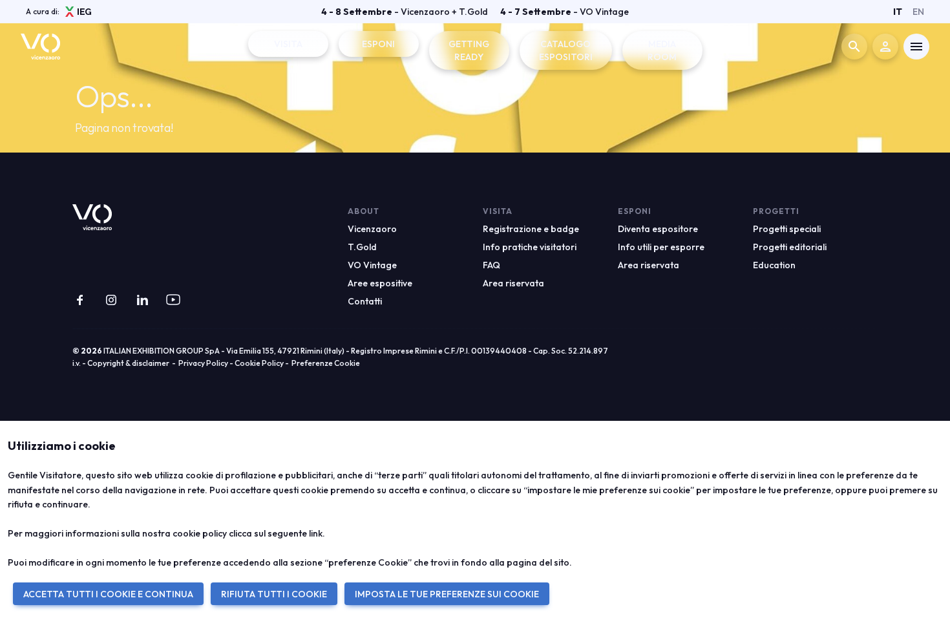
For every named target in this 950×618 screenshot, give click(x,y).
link (315, 533)
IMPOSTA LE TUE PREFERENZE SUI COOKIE (447, 594)
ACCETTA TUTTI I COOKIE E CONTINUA (108, 594)
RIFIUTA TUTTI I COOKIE (274, 594)
